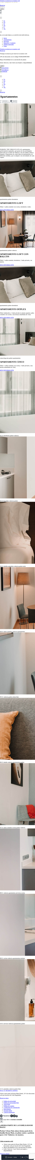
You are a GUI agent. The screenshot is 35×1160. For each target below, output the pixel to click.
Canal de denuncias (9, 1112)
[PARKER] (3, 71)
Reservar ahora (4, 1098)
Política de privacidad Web (11, 1103)
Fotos (5, 46)
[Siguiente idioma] (1, 32)
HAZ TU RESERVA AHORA (9, 1090)
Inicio (5, 38)
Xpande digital (8, 1110)
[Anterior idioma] (1, 18)
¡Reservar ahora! (4, 1153)
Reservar (2, 5)
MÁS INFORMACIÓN (7, 210)
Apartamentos (7, 39)
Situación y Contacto (9, 43)
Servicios (6, 41)
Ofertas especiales (9, 44)
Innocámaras (7, 1109)
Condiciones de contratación (12, 1107)
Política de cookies (9, 1106)
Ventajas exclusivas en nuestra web (10, 1)
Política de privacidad (10, 1101)
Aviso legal (7, 1104)
